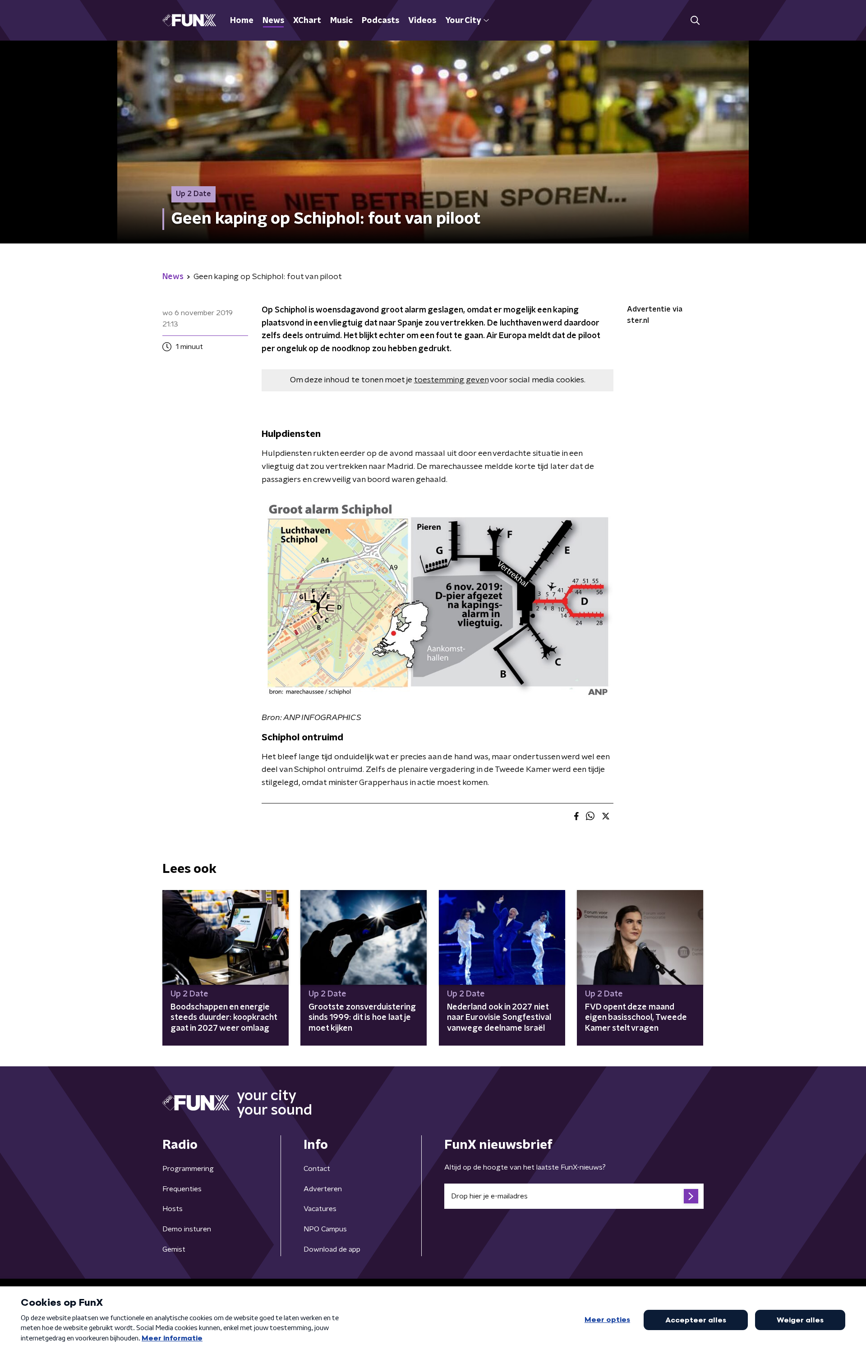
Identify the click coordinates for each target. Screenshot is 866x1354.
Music (341, 21)
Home (241, 21)
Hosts (172, 1208)
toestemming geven (451, 380)
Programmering (188, 1168)
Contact (317, 1168)
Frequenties (182, 1189)
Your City (463, 21)
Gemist (173, 1249)
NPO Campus (325, 1229)
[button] (695, 20)
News (273, 21)
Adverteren (323, 1189)
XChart (307, 21)
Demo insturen (186, 1229)
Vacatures (320, 1208)
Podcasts (380, 21)
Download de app (332, 1249)
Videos (422, 21)
